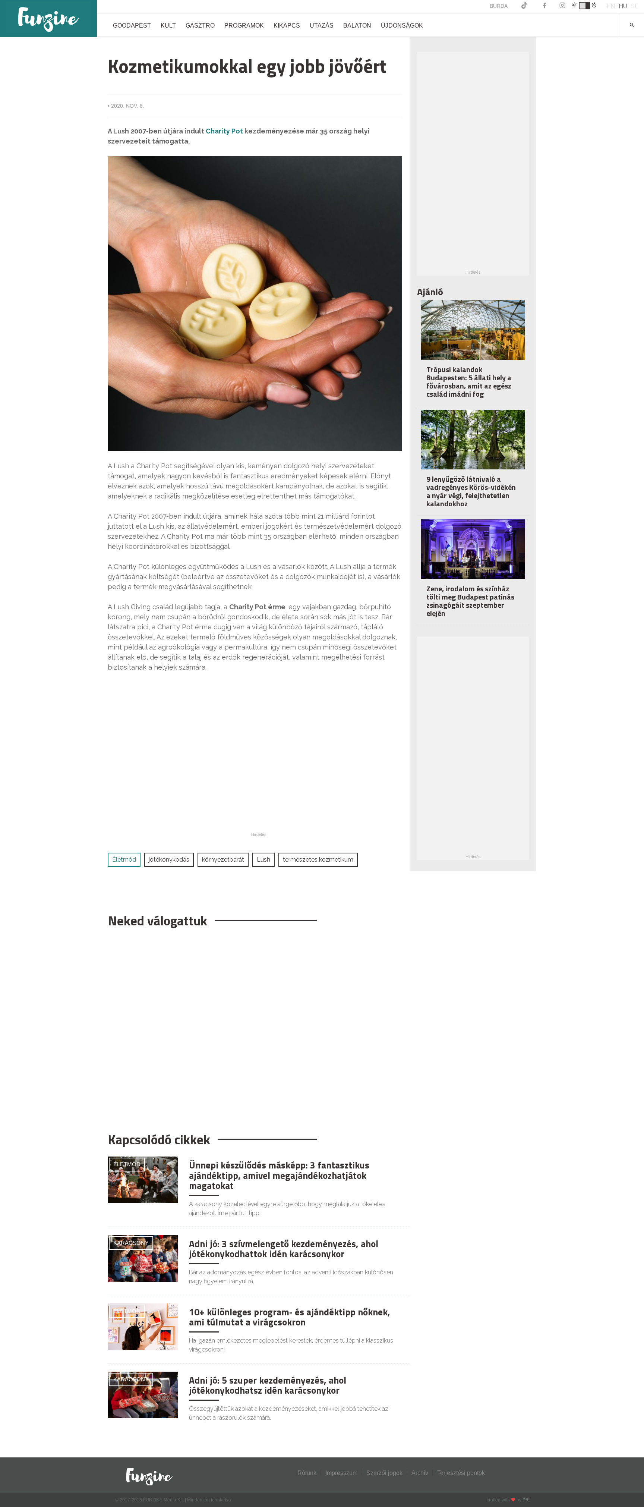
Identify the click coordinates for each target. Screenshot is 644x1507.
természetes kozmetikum (318, 859)
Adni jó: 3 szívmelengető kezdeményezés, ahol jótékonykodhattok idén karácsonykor (283, 1249)
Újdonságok (402, 25)
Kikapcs (287, 25)
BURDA (499, 6)
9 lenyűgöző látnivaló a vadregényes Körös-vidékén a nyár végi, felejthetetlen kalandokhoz (471, 491)
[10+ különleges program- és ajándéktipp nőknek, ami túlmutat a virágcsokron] (143, 1326)
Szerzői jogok (384, 1473)
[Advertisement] (255, 1026)
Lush (263, 859)
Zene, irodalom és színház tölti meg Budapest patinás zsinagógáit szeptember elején (470, 601)
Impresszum (341, 1473)
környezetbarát (223, 859)
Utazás (322, 25)
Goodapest (132, 25)
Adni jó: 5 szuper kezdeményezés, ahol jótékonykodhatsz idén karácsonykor (267, 1385)
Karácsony (131, 1243)
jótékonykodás (169, 859)
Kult (168, 25)
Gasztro (200, 25)
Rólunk (306, 1473)
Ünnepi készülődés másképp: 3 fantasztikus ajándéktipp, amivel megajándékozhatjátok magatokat (279, 1175)
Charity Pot (224, 131)
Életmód (124, 859)
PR (526, 1500)
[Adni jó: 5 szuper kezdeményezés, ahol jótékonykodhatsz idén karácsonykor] (143, 1394)
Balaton (357, 25)
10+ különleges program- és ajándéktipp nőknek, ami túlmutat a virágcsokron (289, 1317)
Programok (244, 25)
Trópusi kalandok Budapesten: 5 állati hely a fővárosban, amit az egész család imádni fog (468, 382)
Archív (419, 1473)
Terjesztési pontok (461, 1473)
